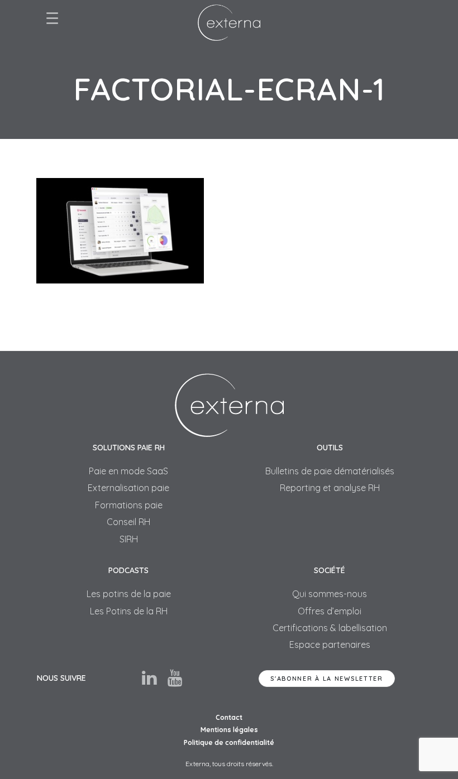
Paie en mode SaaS (128, 471)
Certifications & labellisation (330, 627)
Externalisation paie (128, 487)
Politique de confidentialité (229, 742)
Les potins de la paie (129, 593)
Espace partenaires (329, 644)
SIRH (129, 539)
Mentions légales (229, 729)
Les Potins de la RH (129, 611)
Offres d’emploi (329, 611)
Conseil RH (128, 521)
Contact (229, 717)
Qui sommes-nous (329, 593)
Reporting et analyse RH (330, 487)
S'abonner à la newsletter (326, 678)
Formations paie (129, 505)
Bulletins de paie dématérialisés (329, 471)
